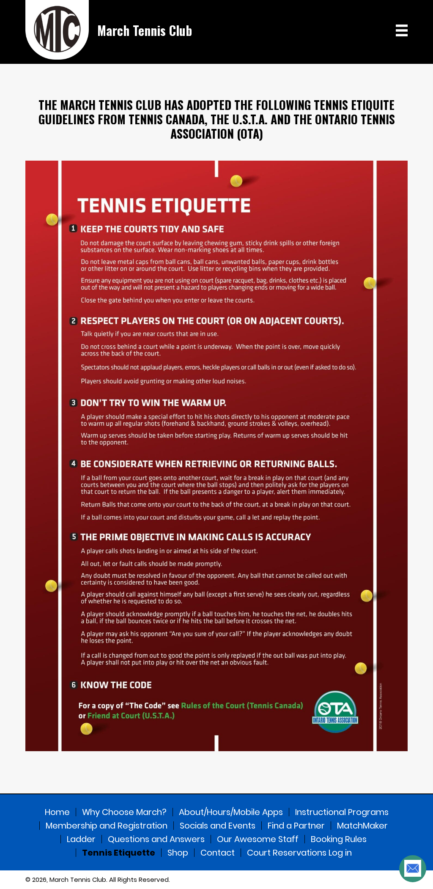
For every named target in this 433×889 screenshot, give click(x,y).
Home (57, 812)
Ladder (81, 839)
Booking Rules (339, 839)
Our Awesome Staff (258, 839)
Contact (217, 852)
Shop (177, 852)
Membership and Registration (106, 825)
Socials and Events (217, 825)
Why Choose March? (124, 812)
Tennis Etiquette (118, 852)
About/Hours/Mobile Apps (231, 812)
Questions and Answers (156, 839)
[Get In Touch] (412, 868)
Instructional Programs (342, 812)
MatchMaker (362, 825)
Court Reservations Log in (299, 852)
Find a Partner (296, 825)
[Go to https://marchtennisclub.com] (108, 30)
